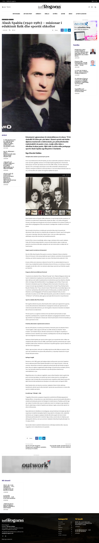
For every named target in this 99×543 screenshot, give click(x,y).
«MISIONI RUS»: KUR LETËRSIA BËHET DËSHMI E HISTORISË (9, 506)
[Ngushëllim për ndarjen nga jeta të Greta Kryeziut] (93, 91)
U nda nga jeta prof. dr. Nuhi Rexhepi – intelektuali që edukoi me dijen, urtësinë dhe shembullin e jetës (9, 143)
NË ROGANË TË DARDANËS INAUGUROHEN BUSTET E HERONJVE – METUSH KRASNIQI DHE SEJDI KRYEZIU (9, 178)
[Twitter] (65, 30)
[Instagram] (92, 7)
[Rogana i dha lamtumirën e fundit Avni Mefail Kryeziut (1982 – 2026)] (93, 63)
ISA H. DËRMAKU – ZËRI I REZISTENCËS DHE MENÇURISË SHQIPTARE (9, 154)
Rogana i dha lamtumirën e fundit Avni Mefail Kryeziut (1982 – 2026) (81, 63)
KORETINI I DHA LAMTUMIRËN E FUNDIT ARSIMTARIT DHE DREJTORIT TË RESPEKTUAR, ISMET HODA (81, 53)
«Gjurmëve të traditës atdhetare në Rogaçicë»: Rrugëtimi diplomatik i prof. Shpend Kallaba (8, 165)
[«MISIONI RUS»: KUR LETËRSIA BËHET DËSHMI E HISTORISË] (19, 505)
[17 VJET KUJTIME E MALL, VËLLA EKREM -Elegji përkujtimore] (93, 72)
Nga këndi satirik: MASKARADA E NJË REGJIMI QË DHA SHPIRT (60, 446)
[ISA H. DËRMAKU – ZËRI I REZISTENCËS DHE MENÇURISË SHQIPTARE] (19, 153)
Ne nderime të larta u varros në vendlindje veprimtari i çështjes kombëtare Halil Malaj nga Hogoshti (81, 81)
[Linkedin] (69, 30)
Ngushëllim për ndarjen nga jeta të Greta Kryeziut (80, 90)
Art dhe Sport (5, 19)
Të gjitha (11, 19)
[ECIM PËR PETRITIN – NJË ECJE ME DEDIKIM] (19, 497)
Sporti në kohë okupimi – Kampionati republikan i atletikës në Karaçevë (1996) (36, 447)
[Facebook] (89, 7)
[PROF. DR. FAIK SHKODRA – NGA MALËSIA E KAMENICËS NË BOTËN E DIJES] (19, 486)
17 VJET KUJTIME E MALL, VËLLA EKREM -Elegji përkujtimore (82, 72)
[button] (95, 7)
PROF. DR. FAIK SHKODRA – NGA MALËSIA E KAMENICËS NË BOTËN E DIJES (8, 487)
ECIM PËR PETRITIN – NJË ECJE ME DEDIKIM (9, 497)
